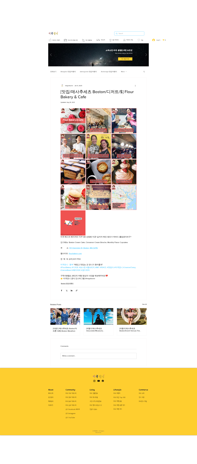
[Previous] (51, 54)
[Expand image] (73, 120)
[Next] (146, 54)
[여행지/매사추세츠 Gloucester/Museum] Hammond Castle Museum (97, 329)
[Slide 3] (99, 63)
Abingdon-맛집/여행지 (68, 71)
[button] (125, 58)
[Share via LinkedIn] (72, 290)
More (123, 71)
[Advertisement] (61, 14)
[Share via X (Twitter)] (67, 290)
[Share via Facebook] (61, 290)
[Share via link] (77, 290)
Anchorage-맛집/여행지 (109, 71)
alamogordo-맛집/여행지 (88, 71)
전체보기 (53, 71)
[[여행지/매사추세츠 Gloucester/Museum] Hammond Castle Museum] (98, 316)
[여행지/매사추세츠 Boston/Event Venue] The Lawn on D (129, 329)
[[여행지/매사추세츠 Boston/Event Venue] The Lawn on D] (132, 316)
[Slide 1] (96, 63)
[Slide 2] (97, 63)
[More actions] (135, 85)
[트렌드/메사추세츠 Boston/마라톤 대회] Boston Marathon (65, 329)
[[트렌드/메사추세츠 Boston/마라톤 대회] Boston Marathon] (65, 316)
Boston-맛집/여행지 (67, 283)
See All (144, 304)
